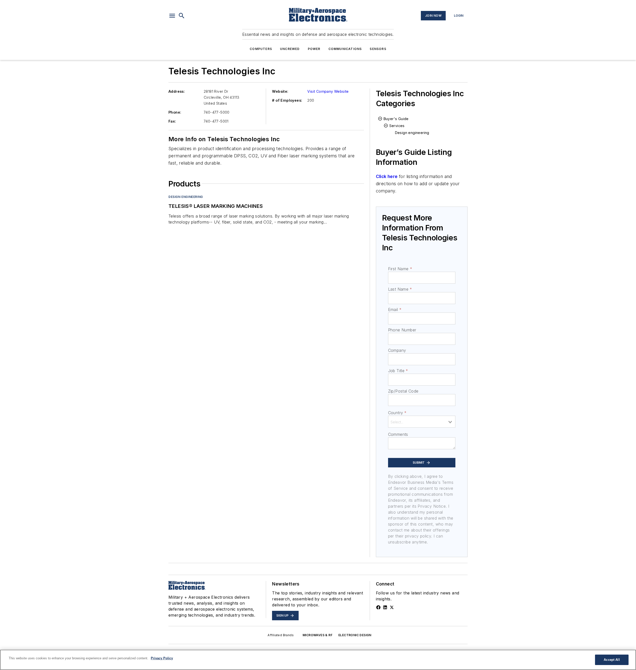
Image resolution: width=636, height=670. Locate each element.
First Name (400, 268)
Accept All (612, 660)
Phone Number (402, 329)
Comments (398, 434)
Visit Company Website (328, 91)
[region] (318, 660)
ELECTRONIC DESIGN (354, 635)
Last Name (400, 289)
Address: (176, 91)
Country (397, 412)
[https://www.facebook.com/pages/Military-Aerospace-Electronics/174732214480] (378, 607)
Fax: (172, 121)
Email (394, 309)
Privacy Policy (162, 658)
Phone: (174, 112)
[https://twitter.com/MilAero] (391, 607)
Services (397, 126)
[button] (172, 15)
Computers (261, 49)
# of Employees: (287, 100)
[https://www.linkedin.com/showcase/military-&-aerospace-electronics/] (385, 607)
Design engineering (185, 197)
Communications (345, 49)
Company (397, 350)
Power (314, 49)
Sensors (378, 49)
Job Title (398, 370)
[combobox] (421, 422)
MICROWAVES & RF (317, 635)
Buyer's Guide (396, 119)
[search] (181, 15)
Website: (280, 91)
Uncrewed (290, 49)
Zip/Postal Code (403, 391)
